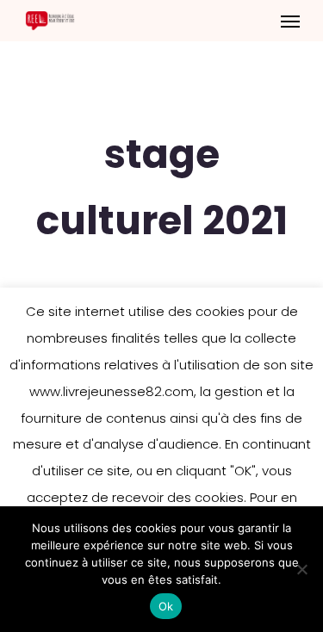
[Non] (301, 569)
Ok (166, 606)
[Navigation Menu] (290, 20)
